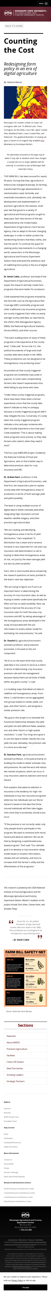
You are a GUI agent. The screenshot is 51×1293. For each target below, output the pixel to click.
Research (7, 1108)
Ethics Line (31, 1240)
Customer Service (13, 1240)
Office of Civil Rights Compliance (22, 1266)
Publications (8, 1138)
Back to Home (14, 26)
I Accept (25, 1287)
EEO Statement (23, 1240)
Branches (7, 1113)
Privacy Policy (17, 1280)
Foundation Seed (10, 1121)
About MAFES (13, 1042)
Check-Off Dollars (15, 1061)
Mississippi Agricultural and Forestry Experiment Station (30, 1242)
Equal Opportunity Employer (14, 1176)
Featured (11, 1036)
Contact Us (8, 1160)
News (6, 1134)
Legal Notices (39, 1240)
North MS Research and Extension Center (19, 1189)
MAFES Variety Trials (11, 1117)
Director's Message (11, 1172)
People (6, 1168)
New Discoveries (15, 1068)
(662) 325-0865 (26, 1229)
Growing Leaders (15, 1074)
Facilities (11, 1055)
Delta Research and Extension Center (17, 1201)
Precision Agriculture (17, 1049)
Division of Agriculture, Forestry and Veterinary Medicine (20, 1244)
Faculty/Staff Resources (12, 1142)
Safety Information (11, 1147)
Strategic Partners (16, 1081)
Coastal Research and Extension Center (18, 1197)
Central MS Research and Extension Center (19, 1193)
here (42, 140)
